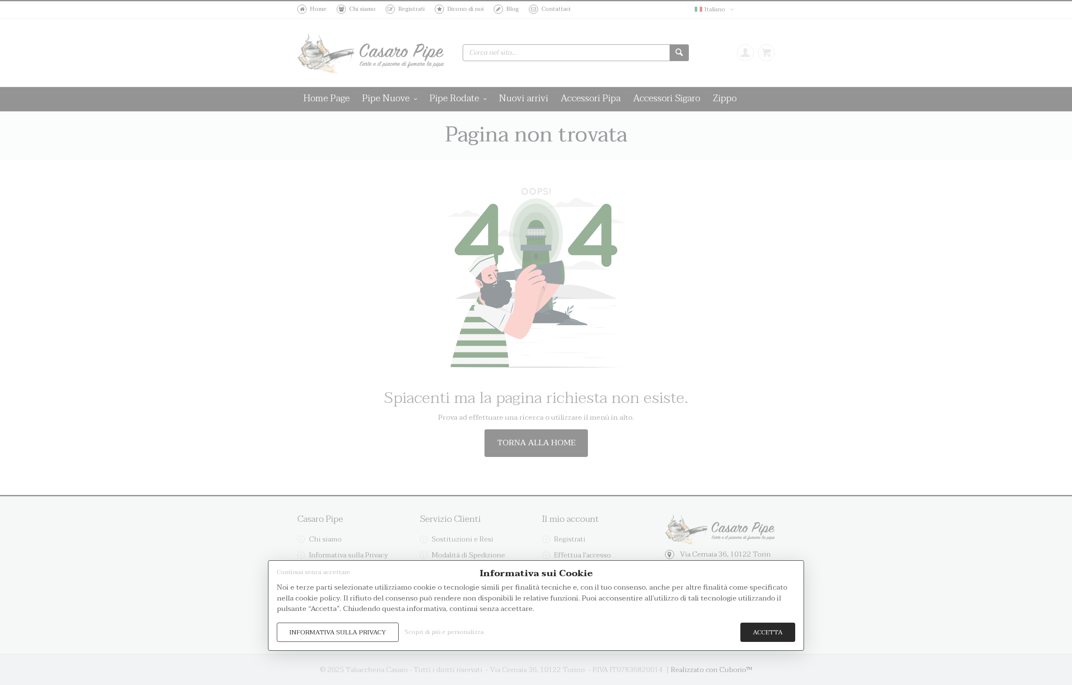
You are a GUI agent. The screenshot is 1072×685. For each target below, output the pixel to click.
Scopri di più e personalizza (444, 632)
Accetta (768, 632)
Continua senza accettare (313, 572)
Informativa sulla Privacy (337, 632)
